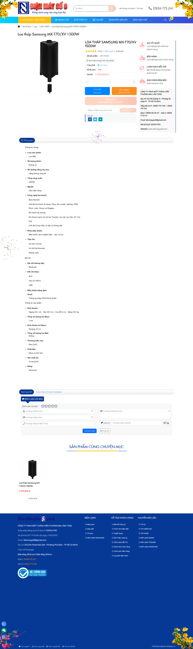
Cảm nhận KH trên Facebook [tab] (49, 392)
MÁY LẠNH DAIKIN (147, 538)
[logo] (43, 15)
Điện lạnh (90, 517)
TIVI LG (143, 524)
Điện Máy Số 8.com (26, 554)
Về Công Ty (81, 20)
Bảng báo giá (140, 20)
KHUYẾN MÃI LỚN (119, 20)
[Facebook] (90, 119)
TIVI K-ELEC (144, 533)
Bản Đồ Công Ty (119, 524)
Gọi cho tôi (128, 110)
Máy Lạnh (90, 524)
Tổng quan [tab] (28, 140)
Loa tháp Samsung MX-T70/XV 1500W (29, 484)
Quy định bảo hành (120, 555)
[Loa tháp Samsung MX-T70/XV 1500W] (32, 469)
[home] (19, 26)
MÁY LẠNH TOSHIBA (148, 542)
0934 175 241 (162, 8)
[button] (165, 20)
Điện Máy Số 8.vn (44, 554)
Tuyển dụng (118, 533)
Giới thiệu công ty (120, 538)
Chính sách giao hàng (121, 546)
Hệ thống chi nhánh (127, 8)
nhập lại (105, 430)
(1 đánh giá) (108, 51)
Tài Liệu (140, 8)
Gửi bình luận (89, 430)
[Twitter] (95, 119)
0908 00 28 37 (152, 112)
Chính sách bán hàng (121, 551)
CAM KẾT (99, 20)
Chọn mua (32, 498)
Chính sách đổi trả (120, 542)
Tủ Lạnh (90, 533)
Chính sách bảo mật (121, 529)
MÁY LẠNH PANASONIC (95, 538)
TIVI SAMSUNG (146, 529)
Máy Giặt (90, 529)
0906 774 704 (159, 105)
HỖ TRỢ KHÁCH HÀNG (122, 517)
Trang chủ (63, 20)
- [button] (87, 81)
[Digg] (100, 119)
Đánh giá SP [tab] (26, 392)
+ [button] (134, 81)
